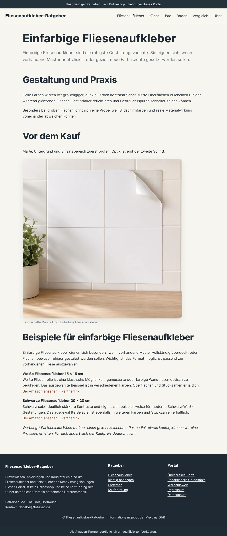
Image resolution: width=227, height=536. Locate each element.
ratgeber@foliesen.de (34, 507)
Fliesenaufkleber (120, 475)
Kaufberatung (118, 490)
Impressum (176, 490)
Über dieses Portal (181, 475)
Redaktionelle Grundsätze (186, 480)
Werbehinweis (178, 485)
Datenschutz (177, 495)
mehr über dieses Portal (144, 4)
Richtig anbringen (121, 480)
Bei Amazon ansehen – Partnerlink (51, 391)
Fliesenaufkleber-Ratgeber (35, 15)
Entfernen (115, 485)
